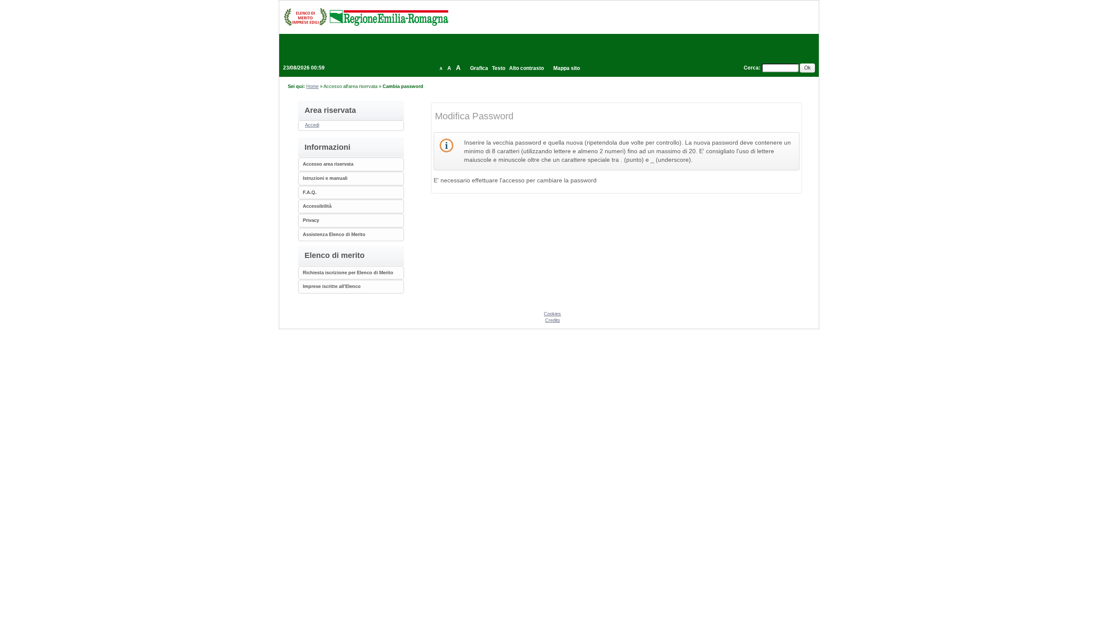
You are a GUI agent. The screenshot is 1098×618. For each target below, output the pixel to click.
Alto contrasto (526, 68)
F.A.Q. (310, 192)
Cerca (751, 68)
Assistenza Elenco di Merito (334, 234)
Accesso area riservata (328, 164)
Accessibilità (317, 206)
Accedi (312, 124)
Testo (498, 68)
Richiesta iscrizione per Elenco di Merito (348, 272)
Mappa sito (566, 68)
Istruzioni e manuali (325, 178)
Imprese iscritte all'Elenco (332, 286)
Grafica (479, 68)
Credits (552, 320)
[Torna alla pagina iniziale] (366, 16)
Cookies (552, 313)
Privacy (311, 220)
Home (312, 86)
